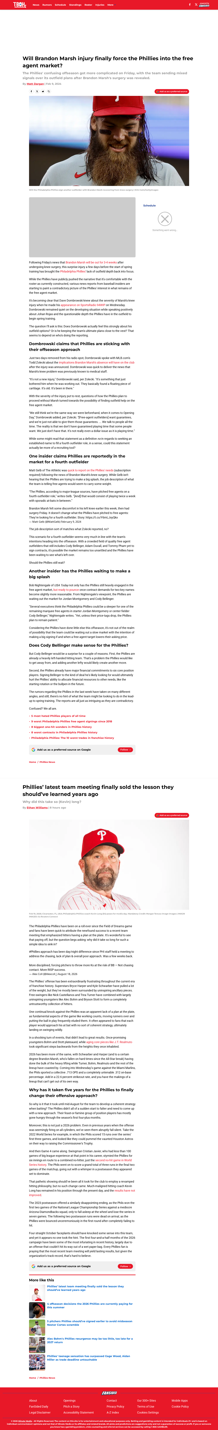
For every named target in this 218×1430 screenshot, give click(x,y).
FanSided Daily (38, 1406)
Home (32, 762)
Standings (75, 4)
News (36, 4)
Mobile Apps (180, 1400)
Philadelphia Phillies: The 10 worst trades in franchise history (72, 737)
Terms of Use (145, 1406)
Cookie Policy (180, 1406)
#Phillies (34, 951)
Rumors (47, 4)
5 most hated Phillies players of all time (58, 716)
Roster (88, 4)
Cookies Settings (148, 1412)
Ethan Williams (37, 807)
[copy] (48, 91)
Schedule (60, 4)
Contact (112, 1400)
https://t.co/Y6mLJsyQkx (102, 517)
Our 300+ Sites (146, 1400)
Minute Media (25, 1421)
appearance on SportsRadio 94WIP (83, 305)
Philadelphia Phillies (73, 271)
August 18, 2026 (67, 974)
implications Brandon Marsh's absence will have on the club (96, 362)
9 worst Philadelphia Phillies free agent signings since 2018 (71, 721)
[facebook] (190, 4)
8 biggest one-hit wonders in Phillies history (61, 726)
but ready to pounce (66, 589)
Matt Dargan (35, 83)
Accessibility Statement (78, 1412)
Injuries (99, 4)
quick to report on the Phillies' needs (90, 470)
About (33, 1400)
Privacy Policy (115, 1406)
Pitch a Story (71, 1406)
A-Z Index (113, 1412)
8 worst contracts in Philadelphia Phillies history (64, 732)
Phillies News (47, 762)
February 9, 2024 (71, 521)
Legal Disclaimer (40, 1412)
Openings (69, 1400)
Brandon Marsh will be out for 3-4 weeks (91, 262)
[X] (196, 4)
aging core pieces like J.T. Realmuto (109, 1042)
